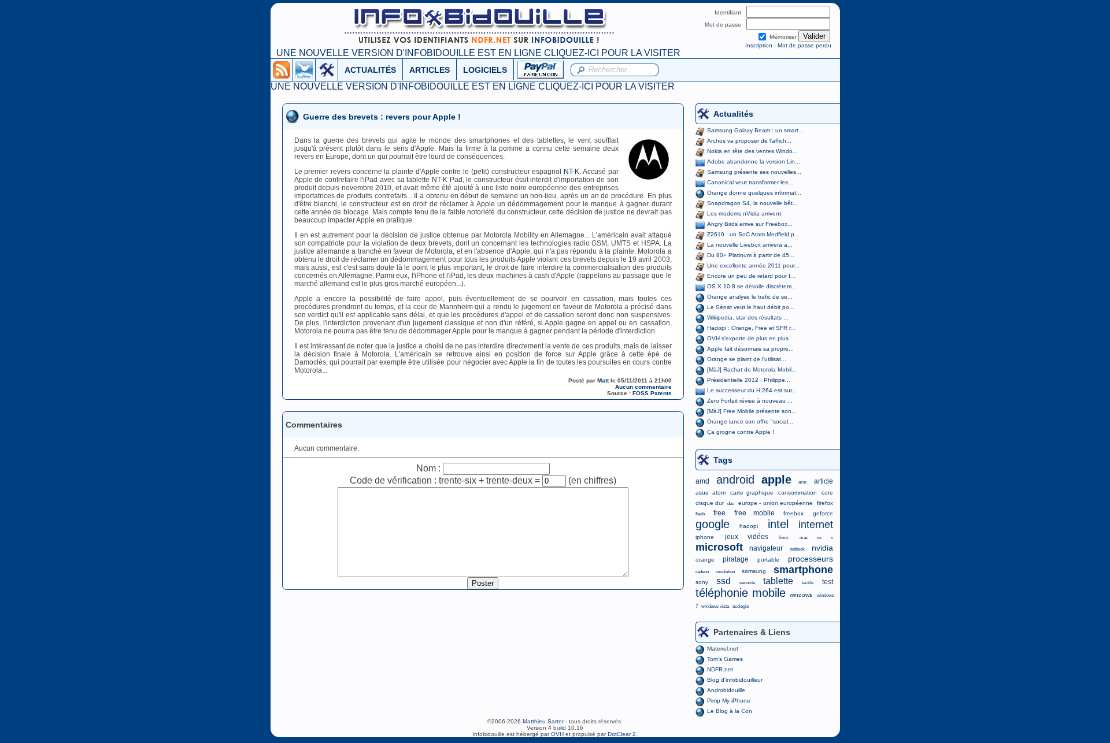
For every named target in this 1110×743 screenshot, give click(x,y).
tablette (778, 581)
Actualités (733, 113)
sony (701, 582)
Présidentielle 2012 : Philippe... (748, 380)
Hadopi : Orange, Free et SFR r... (751, 328)
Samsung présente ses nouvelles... (754, 172)
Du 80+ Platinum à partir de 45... (750, 255)
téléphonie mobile (740, 592)
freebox (793, 513)
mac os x (816, 537)
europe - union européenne (775, 503)
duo (730, 503)
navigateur (766, 548)
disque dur (709, 503)
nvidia (822, 547)
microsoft (719, 547)
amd (702, 481)
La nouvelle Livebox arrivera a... (750, 245)
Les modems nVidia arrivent (744, 213)
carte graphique (752, 492)
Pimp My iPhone (728, 700)
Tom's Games (725, 659)
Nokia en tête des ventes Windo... (752, 151)
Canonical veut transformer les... (750, 182)
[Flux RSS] (281, 69)
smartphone (803, 569)
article (823, 481)
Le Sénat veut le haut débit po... (750, 307)
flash (700, 514)
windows (801, 595)
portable (768, 559)
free (719, 513)
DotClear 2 (622, 734)
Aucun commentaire (643, 387)
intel (778, 524)
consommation (797, 492)
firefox (825, 503)
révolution (725, 571)
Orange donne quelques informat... (754, 193)
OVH (557, 734)
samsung (754, 571)
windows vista (715, 606)
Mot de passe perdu (804, 45)
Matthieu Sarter (543, 721)
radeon (702, 571)
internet (815, 524)
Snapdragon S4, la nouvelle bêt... (752, 203)
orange (705, 559)
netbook (797, 549)
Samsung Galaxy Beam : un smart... (755, 130)
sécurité (747, 582)
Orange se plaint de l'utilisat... (746, 359)
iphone (704, 537)
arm (802, 482)
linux (784, 537)
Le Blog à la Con (729, 711)
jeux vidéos (746, 537)
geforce (823, 513)
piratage (736, 559)
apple (776, 479)
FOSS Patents (652, 393)
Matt (603, 380)
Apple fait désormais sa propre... (750, 349)
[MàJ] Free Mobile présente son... (752, 411)
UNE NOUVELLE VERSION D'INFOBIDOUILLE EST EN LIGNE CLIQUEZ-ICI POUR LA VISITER (478, 53)
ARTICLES (429, 70)
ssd (723, 581)
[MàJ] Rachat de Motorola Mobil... (752, 369)
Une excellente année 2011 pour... (753, 265)
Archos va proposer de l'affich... (749, 141)
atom (719, 492)
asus (701, 492)
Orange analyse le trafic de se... (750, 297)
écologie (740, 606)
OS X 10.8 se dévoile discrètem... (752, 286)
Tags (722, 460)
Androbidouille (726, 690)
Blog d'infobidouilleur (735, 680)
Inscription (758, 45)
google (712, 524)
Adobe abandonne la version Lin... (753, 161)
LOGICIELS (485, 70)
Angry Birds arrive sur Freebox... (750, 224)
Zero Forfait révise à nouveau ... (750, 400)
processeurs (810, 558)
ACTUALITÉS (370, 70)
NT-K (571, 172)
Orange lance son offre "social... (750, 421)
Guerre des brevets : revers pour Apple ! (382, 116)
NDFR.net (720, 669)
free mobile (754, 513)
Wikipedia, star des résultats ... (748, 317)
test (827, 582)
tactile (807, 582)
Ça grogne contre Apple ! (740, 432)
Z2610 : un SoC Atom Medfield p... (753, 234)
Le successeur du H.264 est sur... (752, 390)
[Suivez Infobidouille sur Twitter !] (304, 69)
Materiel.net (722, 648)
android (735, 479)
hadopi (748, 526)
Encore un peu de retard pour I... (751, 276)
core (827, 492)
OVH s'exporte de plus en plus (748, 338)
